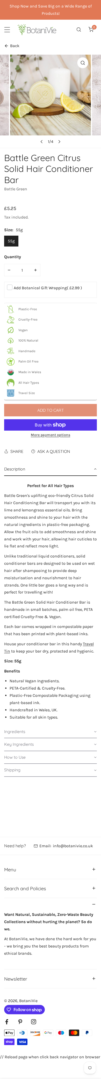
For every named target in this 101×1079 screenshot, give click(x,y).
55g (11, 240)
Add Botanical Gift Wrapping (48, 287)
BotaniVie (28, 1000)
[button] (91, 30)
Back (14, 45)
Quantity (12, 256)
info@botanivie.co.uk (73, 845)
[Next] (59, 141)
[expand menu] (7, 30)
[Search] (79, 30)
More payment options (50, 435)
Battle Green (15, 188)
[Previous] (41, 141)
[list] (50, 101)
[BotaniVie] (36, 29)
